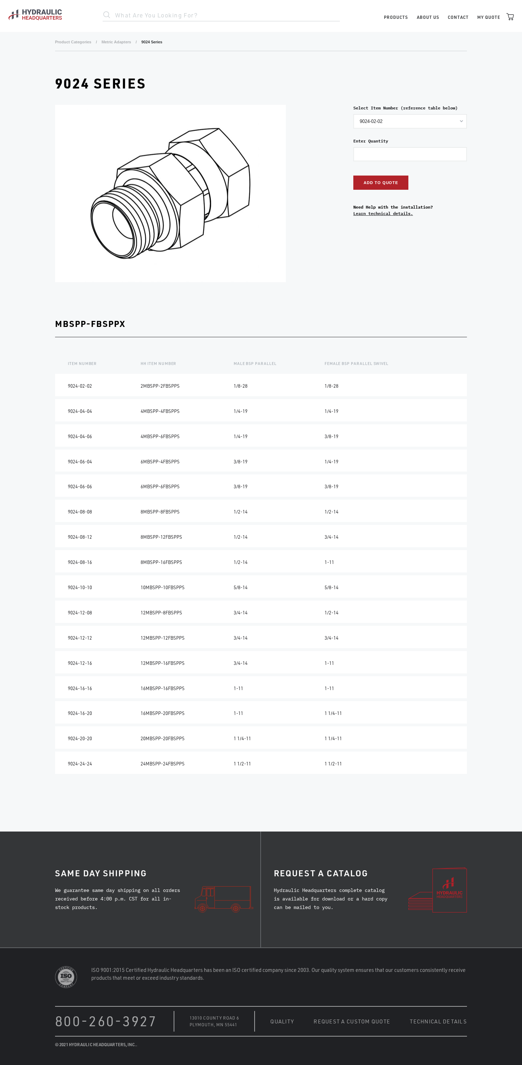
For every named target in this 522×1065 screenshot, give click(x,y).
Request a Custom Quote (352, 1021)
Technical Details (438, 1021)
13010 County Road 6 (214, 1018)
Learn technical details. (383, 213)
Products (396, 17)
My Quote (488, 17)
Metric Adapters (116, 42)
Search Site (107, 15)
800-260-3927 (106, 1021)
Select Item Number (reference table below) (405, 108)
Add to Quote (381, 183)
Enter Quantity (370, 141)
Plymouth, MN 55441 (213, 1024)
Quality (282, 1021)
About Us (428, 17)
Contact (458, 17)
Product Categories (73, 42)
